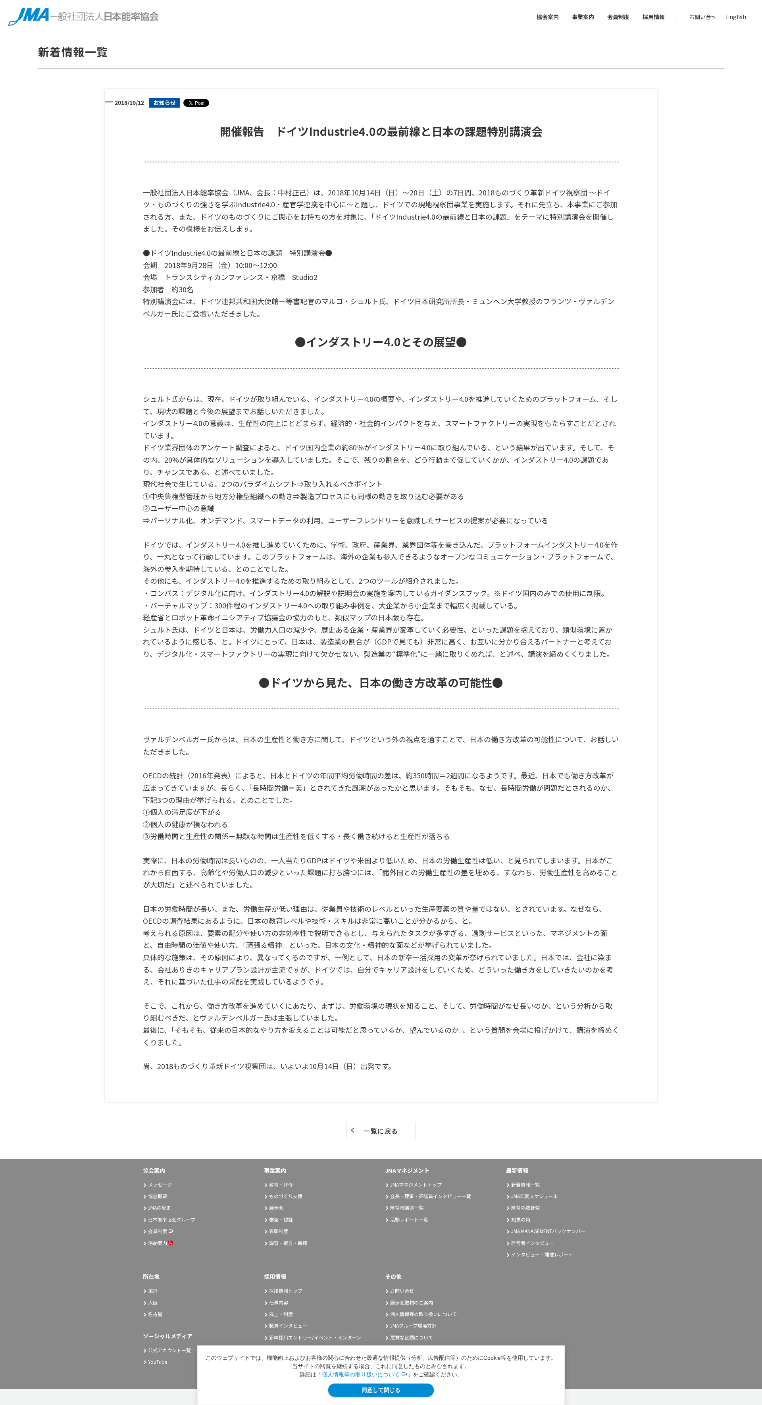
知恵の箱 (520, 1219)
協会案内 (548, 17)
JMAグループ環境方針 (413, 1325)
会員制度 (618, 17)
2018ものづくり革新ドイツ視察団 (211, 1066)
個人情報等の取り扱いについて (361, 1374)
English (736, 17)
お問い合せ (703, 17)
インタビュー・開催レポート (542, 1254)
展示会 (276, 1207)
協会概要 (157, 1196)
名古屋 (155, 1313)
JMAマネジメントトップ (416, 1184)
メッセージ (160, 1184)
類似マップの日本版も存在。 (381, 617)
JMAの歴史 (159, 1207)
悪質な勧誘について (411, 1337)
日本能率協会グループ (171, 1219)
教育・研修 (281, 1184)
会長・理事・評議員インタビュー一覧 (430, 1196)
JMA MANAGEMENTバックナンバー (548, 1230)
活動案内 (157, 1242)
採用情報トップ (285, 1290)
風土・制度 (281, 1313)
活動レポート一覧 (409, 1219)
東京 (153, 1290)
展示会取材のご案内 (411, 1302)
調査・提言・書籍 (288, 1242)
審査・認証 (281, 1219)
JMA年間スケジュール (534, 1196)
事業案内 (583, 17)
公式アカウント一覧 (169, 1350)
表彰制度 (278, 1230)
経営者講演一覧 (406, 1207)
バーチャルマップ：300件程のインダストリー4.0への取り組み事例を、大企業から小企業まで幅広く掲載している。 (335, 605)
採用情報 (654, 17)
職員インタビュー (288, 1325)
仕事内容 (278, 1302)
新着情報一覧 (525, 1184)
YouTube (157, 1361)
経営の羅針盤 (525, 1207)
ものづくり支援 (285, 1196)
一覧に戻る (381, 1131)
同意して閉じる (381, 1390)
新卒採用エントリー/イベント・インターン (315, 1337)
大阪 (153, 1302)
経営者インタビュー (532, 1242)
